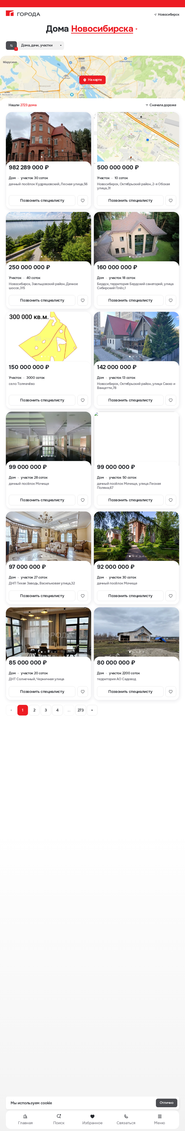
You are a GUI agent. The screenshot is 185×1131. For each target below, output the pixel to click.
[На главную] (23, 13)
